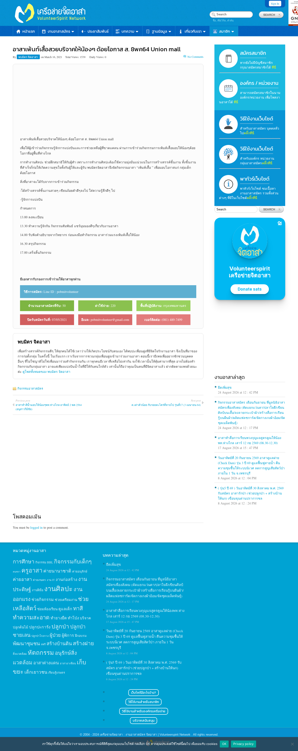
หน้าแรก (28, 31)
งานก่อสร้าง (66, 579)
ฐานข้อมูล (159, 31)
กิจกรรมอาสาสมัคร (30, 388)
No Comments (195, 56)
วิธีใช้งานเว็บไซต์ (256, 119)
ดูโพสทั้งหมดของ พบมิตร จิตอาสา (46, 371)
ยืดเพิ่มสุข (225, 387)
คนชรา (16, 571)
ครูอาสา (31, 570)
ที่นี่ (274, 67)
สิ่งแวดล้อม (20, 653)
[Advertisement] (108, 100)
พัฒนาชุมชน (26, 643)
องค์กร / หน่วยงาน (259, 83)
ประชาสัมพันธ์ (98, 31)
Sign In (275, 3)
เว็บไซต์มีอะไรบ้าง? (143, 692)
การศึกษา (23, 561)
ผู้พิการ (68, 635)
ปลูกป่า (60, 626)
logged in (36, 527)
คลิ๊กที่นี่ (249, 133)
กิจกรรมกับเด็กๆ (73, 561)
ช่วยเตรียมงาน (66, 599)
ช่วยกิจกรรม (42, 599)
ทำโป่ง (73, 618)
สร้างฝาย (83, 643)
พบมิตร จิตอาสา (28, 57)
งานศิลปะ (58, 588)
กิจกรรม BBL (44, 562)
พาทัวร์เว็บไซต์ (254, 179)
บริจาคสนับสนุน (143, 720)
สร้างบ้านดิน (59, 643)
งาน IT (51, 580)
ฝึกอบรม (81, 635)
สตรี (43, 644)
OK (224, 744)
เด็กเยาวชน (35, 672)
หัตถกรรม (41, 652)
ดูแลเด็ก (65, 608)
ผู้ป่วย (55, 635)
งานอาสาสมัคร (59, 31)
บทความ (128, 31)
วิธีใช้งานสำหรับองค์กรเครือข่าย (143, 711)
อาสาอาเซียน (68, 663)
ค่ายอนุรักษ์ (79, 571)
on (42, 57)
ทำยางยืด (59, 618)
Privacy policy (243, 744)
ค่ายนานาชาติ (57, 571)
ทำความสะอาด (31, 617)
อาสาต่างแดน (46, 662)
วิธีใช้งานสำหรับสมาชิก (143, 702)
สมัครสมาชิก (253, 53)
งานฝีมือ (37, 590)
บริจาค (85, 617)
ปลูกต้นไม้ (20, 627)
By (15, 57)
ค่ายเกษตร (39, 580)
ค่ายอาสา (22, 579)
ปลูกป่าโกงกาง (40, 636)
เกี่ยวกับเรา (193, 31)
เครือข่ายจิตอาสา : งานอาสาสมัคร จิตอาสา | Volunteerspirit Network (145, 734)
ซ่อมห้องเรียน (47, 609)
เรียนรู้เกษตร (56, 672)
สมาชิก (224, 31)
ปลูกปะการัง (40, 627)
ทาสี (78, 608)
